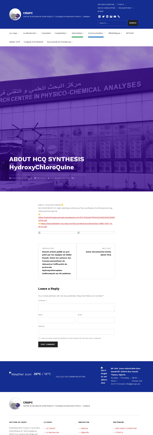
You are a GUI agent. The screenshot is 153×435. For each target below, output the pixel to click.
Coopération (60, 33)
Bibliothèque (114, 33)
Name (40, 315)
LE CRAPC (50, 428)
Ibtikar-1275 (14, 42)
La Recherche (29, 33)
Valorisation (77, 33)
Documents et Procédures (59, 42)
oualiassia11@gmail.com (59, 178)
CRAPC (28, 13)
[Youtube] (115, 16)
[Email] (111, 16)
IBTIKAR (100, 11)
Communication (95, 33)
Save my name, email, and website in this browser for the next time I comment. (71, 338)
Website (41, 326)
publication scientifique (22, 178)
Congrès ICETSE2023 (33, 42)
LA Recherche (52, 432)
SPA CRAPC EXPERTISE (106, 4)
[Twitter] (103, 16)
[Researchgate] (119, 16)
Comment (42, 300)
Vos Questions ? (125, 8)
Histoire (84, 428)
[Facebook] (99, 16)
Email (80, 315)
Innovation (46, 33)
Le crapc (13, 33)
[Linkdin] (107, 16)
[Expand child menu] (18, 33)
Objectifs (85, 432)
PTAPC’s (121, 4)
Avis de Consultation (106, 8)
